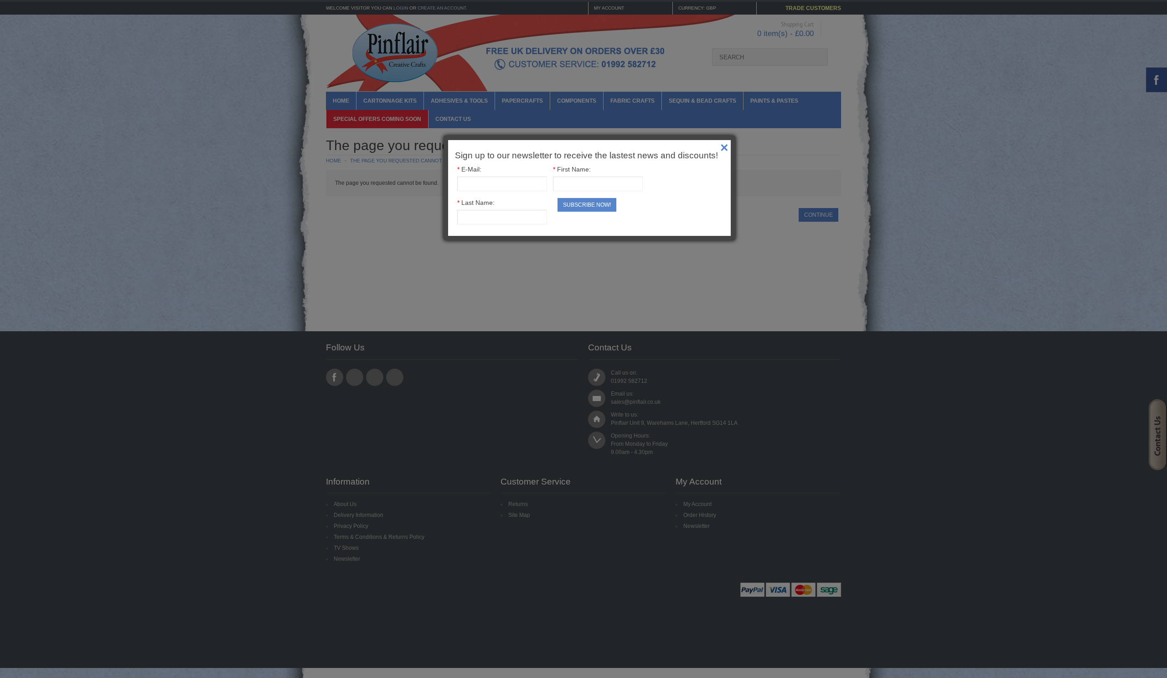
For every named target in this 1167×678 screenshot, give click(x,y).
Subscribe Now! (587, 205)
